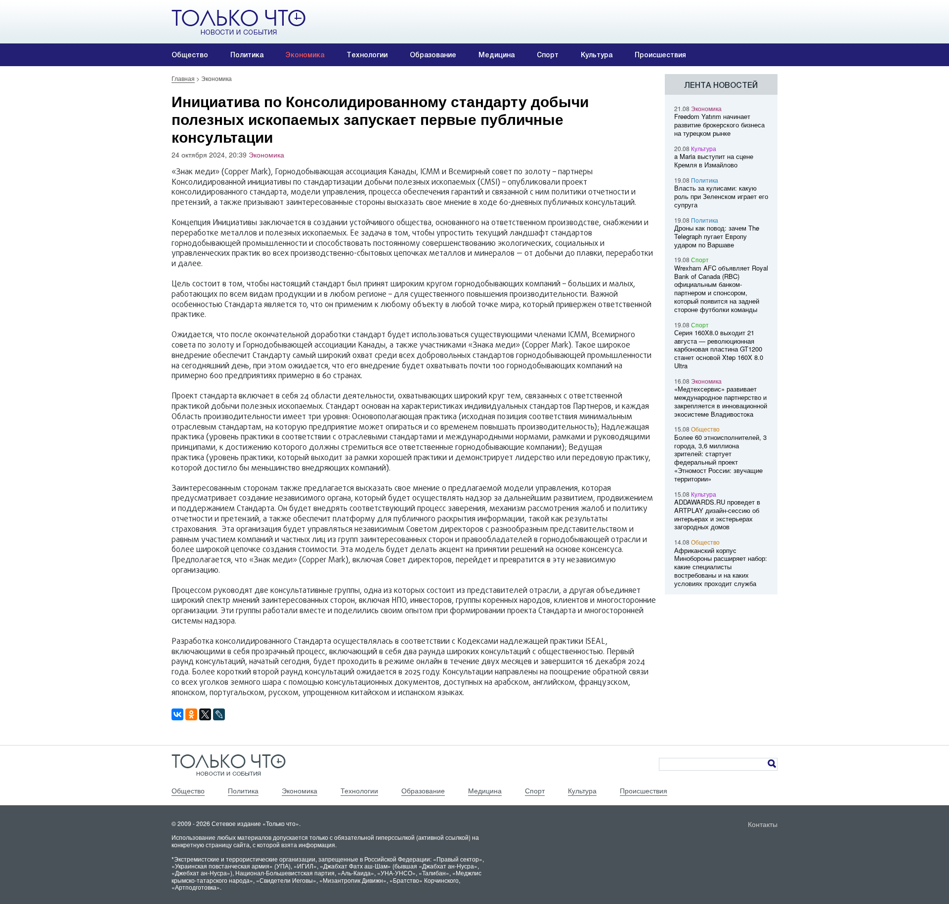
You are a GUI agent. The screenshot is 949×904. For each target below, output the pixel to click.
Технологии (367, 55)
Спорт (548, 55)
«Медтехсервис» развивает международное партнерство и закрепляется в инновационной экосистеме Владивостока (720, 401)
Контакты (762, 824)
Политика (246, 55)
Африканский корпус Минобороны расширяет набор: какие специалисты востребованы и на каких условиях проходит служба (720, 567)
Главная (183, 78)
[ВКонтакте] (177, 714)
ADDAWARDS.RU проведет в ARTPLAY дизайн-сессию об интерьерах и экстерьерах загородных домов (717, 514)
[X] (205, 714)
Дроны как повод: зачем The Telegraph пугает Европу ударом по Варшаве (716, 236)
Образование (433, 55)
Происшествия (660, 55)
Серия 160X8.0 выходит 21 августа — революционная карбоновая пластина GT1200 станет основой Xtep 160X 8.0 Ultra (718, 349)
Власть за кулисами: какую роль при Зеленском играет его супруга (721, 196)
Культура (596, 55)
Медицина (496, 55)
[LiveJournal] (219, 714)
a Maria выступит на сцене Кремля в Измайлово (713, 160)
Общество (190, 55)
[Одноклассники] (191, 714)
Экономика (305, 55)
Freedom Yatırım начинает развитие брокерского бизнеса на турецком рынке (719, 125)
